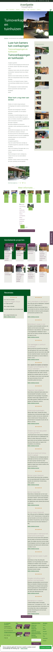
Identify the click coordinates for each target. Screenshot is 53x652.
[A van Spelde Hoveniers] (26, 5)
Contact (38, 9)
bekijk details (24, 648)
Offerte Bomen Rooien (36, 633)
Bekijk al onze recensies (26, 616)
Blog (28, 9)
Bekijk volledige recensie (9, 316)
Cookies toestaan (45, 647)
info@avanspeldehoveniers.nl (10, 632)
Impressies (32, 9)
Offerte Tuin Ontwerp (35, 631)
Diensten (18, 9)
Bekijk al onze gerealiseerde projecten (26, 230)
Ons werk (24, 9)
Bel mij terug (36, 643)
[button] (25, 24)
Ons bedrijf (12, 9)
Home (7, 9)
